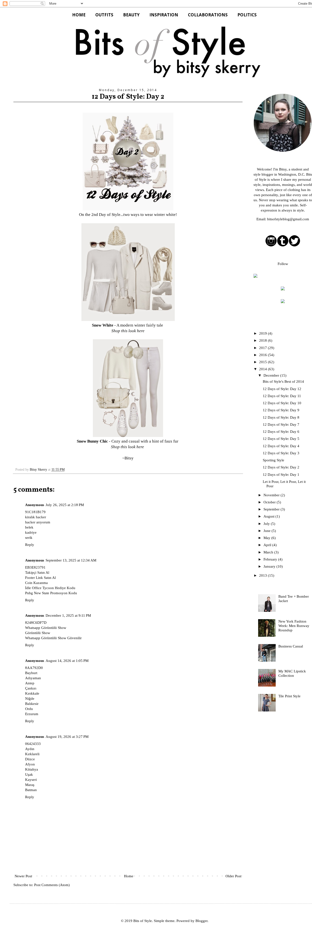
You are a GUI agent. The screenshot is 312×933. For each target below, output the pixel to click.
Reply (29, 545)
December (271, 375)
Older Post (233, 876)
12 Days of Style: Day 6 (281, 432)
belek (29, 527)
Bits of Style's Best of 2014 (283, 381)
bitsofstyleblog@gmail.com (288, 219)
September (272, 509)
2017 (263, 348)
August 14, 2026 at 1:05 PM (67, 661)
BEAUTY (131, 15)
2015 (263, 362)
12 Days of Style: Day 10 (282, 403)
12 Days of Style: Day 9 (281, 410)
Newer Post (23, 876)
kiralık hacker (35, 517)
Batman (31, 790)
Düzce (30, 759)
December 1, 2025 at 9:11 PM (68, 615)
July (267, 524)
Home (128, 876)
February (270, 559)
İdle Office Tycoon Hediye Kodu (50, 588)
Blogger (201, 921)
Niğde (29, 698)
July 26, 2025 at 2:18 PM (65, 505)
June (267, 531)
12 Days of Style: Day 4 (281, 446)
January (269, 566)
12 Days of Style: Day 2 (281, 467)
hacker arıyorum (37, 522)
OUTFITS (104, 15)
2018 (263, 340)
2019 (263, 333)
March (268, 552)
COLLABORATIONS (208, 15)
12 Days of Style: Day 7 (281, 424)
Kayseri (31, 780)
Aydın (29, 749)
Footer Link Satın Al (40, 578)
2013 (263, 575)
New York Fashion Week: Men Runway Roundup (293, 625)
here (141, 331)
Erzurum (31, 714)
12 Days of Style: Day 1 (281, 475)
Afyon (30, 764)
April (267, 545)
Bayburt (31, 673)
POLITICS (247, 15)
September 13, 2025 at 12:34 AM (71, 560)
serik (28, 538)
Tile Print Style (289, 696)
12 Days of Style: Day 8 (281, 417)
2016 (263, 355)
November (272, 495)
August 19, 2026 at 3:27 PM (67, 737)
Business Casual (290, 646)
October (270, 502)
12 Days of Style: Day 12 (282, 389)
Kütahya (31, 769)
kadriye (31, 532)
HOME (79, 15)
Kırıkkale (32, 693)
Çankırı (30, 688)
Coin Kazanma (36, 583)
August (269, 516)
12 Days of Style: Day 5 (281, 439)
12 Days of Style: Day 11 (282, 396)
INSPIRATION (163, 15)
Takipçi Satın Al (37, 572)
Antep (29, 683)
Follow (283, 264)
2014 (263, 369)
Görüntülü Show (37, 633)
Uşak (29, 774)
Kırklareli (32, 754)
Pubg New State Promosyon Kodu (51, 593)
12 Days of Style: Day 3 (281, 453)
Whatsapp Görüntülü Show (45, 628)
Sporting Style (273, 460)
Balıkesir (32, 704)
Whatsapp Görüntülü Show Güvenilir (53, 638)
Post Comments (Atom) (52, 885)
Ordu (29, 709)
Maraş (29, 785)
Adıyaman (33, 678)
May (267, 538)
